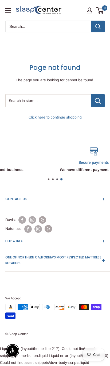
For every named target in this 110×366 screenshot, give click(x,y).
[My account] (89, 10)
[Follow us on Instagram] (32, 220)
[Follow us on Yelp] (42, 220)
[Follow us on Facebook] (22, 220)
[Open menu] (8, 10)
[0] (100, 10)
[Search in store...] (98, 100)
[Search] (98, 26)
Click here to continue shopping (55, 117)
